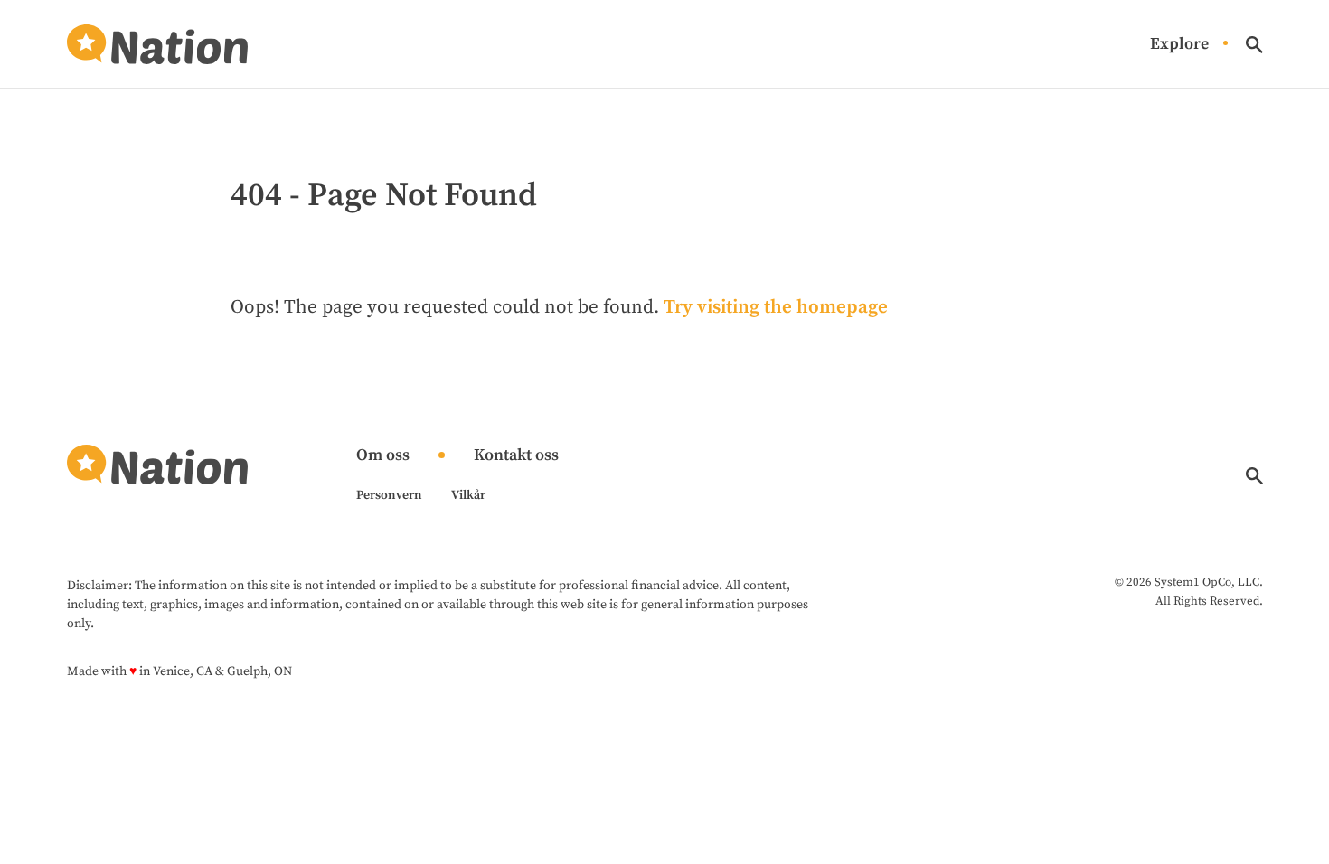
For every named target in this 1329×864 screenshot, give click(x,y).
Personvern (389, 495)
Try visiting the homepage (776, 307)
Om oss (383, 455)
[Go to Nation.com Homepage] (157, 44)
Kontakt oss (516, 455)
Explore (1179, 44)
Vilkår (468, 495)
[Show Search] (1254, 44)
